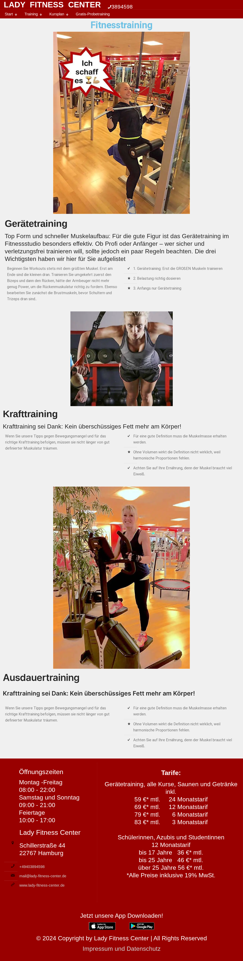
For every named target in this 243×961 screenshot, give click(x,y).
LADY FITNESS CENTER (52, 4)
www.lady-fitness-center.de (42, 885)
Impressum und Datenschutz (122, 948)
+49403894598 (32, 867)
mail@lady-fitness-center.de (42, 876)
